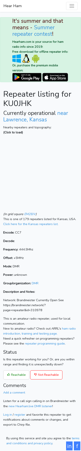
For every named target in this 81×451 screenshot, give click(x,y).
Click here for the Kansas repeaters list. (30, 224)
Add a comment (14, 392)
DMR (35, 283)
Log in (7, 414)
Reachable (18, 375)
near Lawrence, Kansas (35, 116)
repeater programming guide (45, 343)
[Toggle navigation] (72, 6)
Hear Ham (12, 5)
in (69, 445)
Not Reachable (48, 375)
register (19, 414)
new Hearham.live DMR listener (30, 406)
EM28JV (30, 214)
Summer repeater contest (33, 31)
